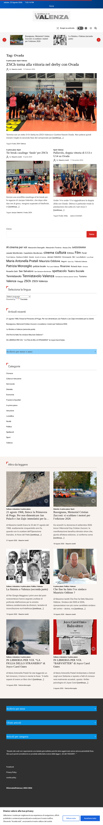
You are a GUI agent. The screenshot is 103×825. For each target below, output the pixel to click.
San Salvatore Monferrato (42, 271)
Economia (10, 395)
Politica (9, 427)
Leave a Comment (76, 216)
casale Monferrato (14, 253)
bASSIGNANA (79, 247)
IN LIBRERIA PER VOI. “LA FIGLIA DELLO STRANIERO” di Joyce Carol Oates (35, 340)
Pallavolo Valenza (81, 261)
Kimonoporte (66, 257)
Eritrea (70, 253)
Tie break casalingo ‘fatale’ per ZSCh (27, 152)
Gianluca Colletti (22, 257)
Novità (8, 421)
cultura (60, 252)
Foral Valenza (10, 257)
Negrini (64, 261)
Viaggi (20, 281)
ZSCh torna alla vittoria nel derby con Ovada (42, 64)
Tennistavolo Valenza (38, 276)
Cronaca (9, 373)
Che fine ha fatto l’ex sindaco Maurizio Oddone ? (80, 37)
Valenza (24, 61)
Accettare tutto (90, 818)
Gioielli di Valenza (40, 257)
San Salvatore (26, 271)
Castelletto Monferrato (33, 253)
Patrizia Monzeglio (19, 266)
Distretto (9, 389)
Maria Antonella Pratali (22, 261)
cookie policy (11, 778)
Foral (84, 253)
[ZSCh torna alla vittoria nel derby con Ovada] (51, 102)
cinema (49, 252)
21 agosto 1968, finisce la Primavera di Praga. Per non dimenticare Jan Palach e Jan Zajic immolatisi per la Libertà (50, 319)
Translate (23, 299)
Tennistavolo (13, 276)
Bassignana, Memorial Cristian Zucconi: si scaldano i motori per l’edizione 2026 (36, 324)
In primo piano (11, 61)
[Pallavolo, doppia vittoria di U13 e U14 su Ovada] (75, 180)
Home (51, 6)
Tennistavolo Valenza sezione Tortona (66, 277)
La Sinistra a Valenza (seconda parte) (20, 329)
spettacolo (59, 271)
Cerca (9, 229)
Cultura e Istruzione (13, 379)
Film (78, 252)
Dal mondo (10, 384)
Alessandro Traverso (54, 248)
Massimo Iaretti (17, 69)
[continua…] (58, 138)
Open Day (71, 261)
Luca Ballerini (81, 257)
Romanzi (85, 266)
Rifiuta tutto (71, 818)
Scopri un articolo (67, 28)
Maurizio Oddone (49, 261)
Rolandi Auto (76, 266)
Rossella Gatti (12, 271)
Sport (19, 61)
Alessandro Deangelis (36, 248)
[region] (51, 816)
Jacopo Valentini (17, 212)
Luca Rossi (90, 257)
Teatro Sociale (76, 271)
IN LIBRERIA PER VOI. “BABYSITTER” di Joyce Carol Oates (71, 663)
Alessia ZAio (67, 248)
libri (73, 257)
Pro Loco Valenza (53, 266)
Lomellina (10, 416)
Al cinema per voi (16, 247)
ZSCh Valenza (21, 144)
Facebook (10, 767)
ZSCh (30, 212)
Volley (66, 216)
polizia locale (39, 266)
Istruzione (10, 411)
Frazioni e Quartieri (13, 400)
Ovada (14, 144)
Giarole (31, 257)
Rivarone (65, 266)
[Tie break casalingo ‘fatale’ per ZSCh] (28, 177)
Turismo (83, 276)
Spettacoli (10, 432)
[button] (4, 40)
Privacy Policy (11, 772)
